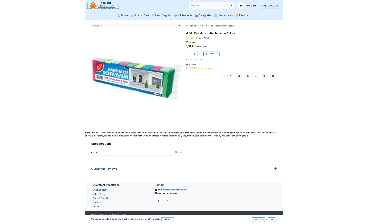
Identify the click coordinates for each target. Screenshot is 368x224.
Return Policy (99, 194)
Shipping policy (100, 190)
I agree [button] (272, 219)
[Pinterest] (264, 75)
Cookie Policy (168, 219)
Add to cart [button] (213, 54)
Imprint (96, 206)
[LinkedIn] (247, 75)
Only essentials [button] (258, 219)
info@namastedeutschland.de (172, 189)
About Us (97, 202)
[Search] (231, 5)
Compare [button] (193, 64)
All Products (191, 25)
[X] (239, 75)
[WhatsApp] (256, 75)
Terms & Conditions (102, 198)
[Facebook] (230, 75)
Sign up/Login (270, 5)
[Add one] (199, 54)
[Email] (272, 75)
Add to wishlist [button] (195, 59)
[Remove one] (188, 54)
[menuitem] (122, 15)
